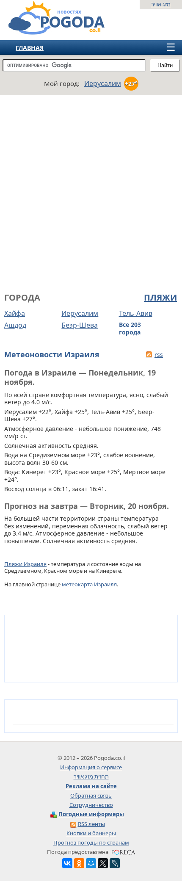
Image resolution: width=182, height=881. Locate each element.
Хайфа (14, 313)
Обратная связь (91, 795)
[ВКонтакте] (67, 863)
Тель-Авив (135, 313)
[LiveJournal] (115, 863)
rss (158, 355)
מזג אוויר (161, 4)
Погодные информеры (91, 814)
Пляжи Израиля (25, 564)
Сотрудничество (91, 805)
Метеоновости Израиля (51, 354)
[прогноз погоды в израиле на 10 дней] (48, 31)
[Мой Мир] (91, 863)
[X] (103, 863)
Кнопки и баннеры (91, 833)
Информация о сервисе (91, 767)
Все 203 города (130, 328)
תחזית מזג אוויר (91, 776)
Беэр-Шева (79, 325)
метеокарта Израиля (89, 584)
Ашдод (15, 325)
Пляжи (160, 297)
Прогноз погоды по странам (91, 842)
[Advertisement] (91, 193)
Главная (30, 48)
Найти (165, 65)
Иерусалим (79, 313)
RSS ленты (91, 824)
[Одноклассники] (79, 863)
